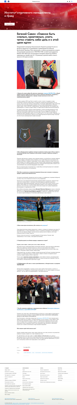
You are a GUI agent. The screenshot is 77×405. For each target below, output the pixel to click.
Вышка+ (24, 376)
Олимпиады (24, 373)
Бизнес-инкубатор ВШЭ (27, 385)
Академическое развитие (44, 378)
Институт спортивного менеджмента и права (30, 5)
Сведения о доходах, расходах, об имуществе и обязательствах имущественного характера (13, 386)
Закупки (6, 378)
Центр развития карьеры (27, 383)
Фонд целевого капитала (9, 382)
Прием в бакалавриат (26, 375)
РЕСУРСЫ (60, 368)
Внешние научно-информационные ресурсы (47, 382)
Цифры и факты (7, 369)
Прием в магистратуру (26, 378)
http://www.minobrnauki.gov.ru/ (10, 398)
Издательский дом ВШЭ (62, 371)
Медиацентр (60, 376)
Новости (12, 7)
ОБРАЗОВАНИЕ (26, 368)
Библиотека (60, 369)
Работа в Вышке (7, 394)
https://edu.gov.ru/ (31, 398)
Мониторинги (42, 373)
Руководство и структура (9, 371)
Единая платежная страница (9, 392)
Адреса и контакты (15, 403)
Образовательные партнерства (28, 387)
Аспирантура (25, 380)
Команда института (36, 1)
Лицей (24, 369)
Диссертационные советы (44, 375)
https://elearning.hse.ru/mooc (57, 398)
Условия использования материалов (24, 403)
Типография (60, 375)
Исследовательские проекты (45, 371)
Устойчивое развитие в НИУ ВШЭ (10, 373)
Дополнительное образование (28, 382)
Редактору (59, 403)
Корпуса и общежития (8, 376)
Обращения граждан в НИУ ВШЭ (10, 380)
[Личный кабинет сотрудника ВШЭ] (69, 1)
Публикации (60, 380)
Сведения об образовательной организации (12, 388)
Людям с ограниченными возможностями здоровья (12, 390)
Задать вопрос (9, 24)
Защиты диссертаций (43, 376)
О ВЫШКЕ (7, 368)
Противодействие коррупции (10, 383)
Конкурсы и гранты (43, 380)
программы (44, 225)
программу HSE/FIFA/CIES (49, 93)
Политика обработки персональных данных (37, 403)
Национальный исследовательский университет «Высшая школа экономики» (19, 4)
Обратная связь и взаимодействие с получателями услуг (29, 390)
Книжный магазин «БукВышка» (63, 373)
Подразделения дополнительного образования (45, 4)
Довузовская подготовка (27, 371)
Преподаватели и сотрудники (10, 375)
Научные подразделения (44, 369)
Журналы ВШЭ (60, 378)
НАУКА (41, 368)
